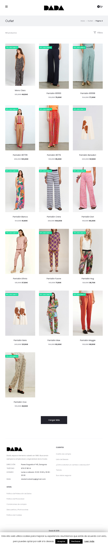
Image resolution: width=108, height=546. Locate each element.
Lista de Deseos (62, 459)
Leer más (89, 541)
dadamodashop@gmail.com (33, 479)
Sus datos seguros (63, 475)
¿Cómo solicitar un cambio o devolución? (73, 465)
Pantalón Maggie (87, 340)
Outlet (90, 21)
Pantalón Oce (20, 402)
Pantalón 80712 (54, 155)
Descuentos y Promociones (17, 509)
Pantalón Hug (88, 278)
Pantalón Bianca (20, 216)
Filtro (100, 32)
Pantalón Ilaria (20, 340)
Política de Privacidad (15, 499)
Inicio (83, 21)
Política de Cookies (14, 515)
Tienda (59, 470)
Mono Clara (20, 90)
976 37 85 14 (26, 468)
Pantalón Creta (54, 216)
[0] (101, 7)
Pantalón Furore (54, 278)
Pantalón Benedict (87, 155)
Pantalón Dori (88, 216)
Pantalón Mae (54, 340)
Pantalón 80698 (87, 93)
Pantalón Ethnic (20, 278)
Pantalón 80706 (20, 155)
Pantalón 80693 (54, 93)
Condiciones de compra (16, 504)
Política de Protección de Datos (19, 493)
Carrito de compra (63, 454)
